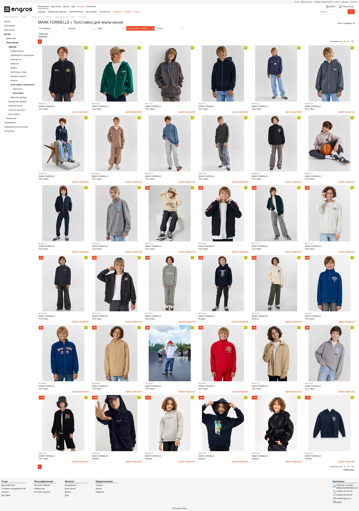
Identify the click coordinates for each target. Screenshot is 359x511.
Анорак (201, 318)
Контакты (354, 2)
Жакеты (14, 80)
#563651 (309, 313)
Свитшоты (18, 88)
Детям (24, 17)
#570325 (256, 313)
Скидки (127, 11)
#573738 (96, 313)
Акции (137, 11)
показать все (348, 469)
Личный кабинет (42, 485)
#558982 (43, 383)
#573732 (149, 313)
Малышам (11, 118)
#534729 (256, 383)
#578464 (202, 243)
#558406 (202, 383)
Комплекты (16, 59)
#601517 (202, 103)
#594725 (43, 173)
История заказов (42, 491)
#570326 (202, 313)
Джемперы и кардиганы (22, 55)
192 (352, 41)
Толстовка (43, 109)
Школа (7, 21)
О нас (297, 2)
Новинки (117, 11)
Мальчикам (36, 17)
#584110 (43, 243)
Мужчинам (9, 30)
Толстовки (18, 93)
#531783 (309, 383)
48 (345, 41)
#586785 (202, 173)
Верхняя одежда (18, 97)
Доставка (345, 2)
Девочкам (11, 38)
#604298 (96, 103)
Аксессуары (91, 11)
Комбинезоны (17, 51)
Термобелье (10, 122)
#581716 (149, 243)
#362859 (149, 453)
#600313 (256, 103)
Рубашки (15, 63)
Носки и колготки (16, 110)
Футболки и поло (19, 72)
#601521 (149, 103)
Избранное (39, 488)
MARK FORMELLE (11, 17)
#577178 (256, 243)
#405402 (96, 453)
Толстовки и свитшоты (65, 17)
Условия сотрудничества (323, 2)
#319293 (309, 453)
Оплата (337, 2)
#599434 (309, 103)
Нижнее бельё (76, 11)
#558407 (149, 383)
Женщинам (9, 25)
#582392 (96, 243)
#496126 (43, 453)
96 (348, 41)
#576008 (43, 313)
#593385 (96, 173)
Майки (14, 67)
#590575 (149, 173)
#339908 (202, 453)
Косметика (105, 11)
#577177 (309, 243)
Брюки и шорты (18, 76)
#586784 (256, 173)
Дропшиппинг (306, 2)
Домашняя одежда (57, 11)
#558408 (96, 383)
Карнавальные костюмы (16, 126)
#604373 (43, 103)
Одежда (41, 11)
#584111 (309, 173)
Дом (67, 495)
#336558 (256, 453)
